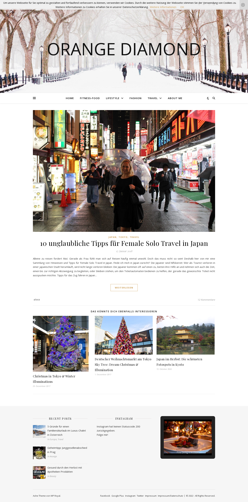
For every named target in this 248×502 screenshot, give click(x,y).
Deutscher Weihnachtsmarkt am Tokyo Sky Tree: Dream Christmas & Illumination (123, 364)
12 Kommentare (206, 299)
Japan (112, 237)
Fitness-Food (90, 98)
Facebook (105, 495)
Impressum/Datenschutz (170, 495)
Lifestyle (112, 98)
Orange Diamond (124, 48)
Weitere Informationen (163, 7)
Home (70, 98)
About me (175, 98)
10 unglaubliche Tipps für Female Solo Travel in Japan (124, 243)
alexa (37, 299)
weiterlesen (124, 287)
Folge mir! (102, 434)
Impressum (151, 495)
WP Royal (55, 495)
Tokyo (123, 237)
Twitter (140, 495)
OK (182, 7)
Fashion (136, 98)
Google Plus (118, 495)
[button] (180, 446)
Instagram (130, 495)
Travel (153, 98)
